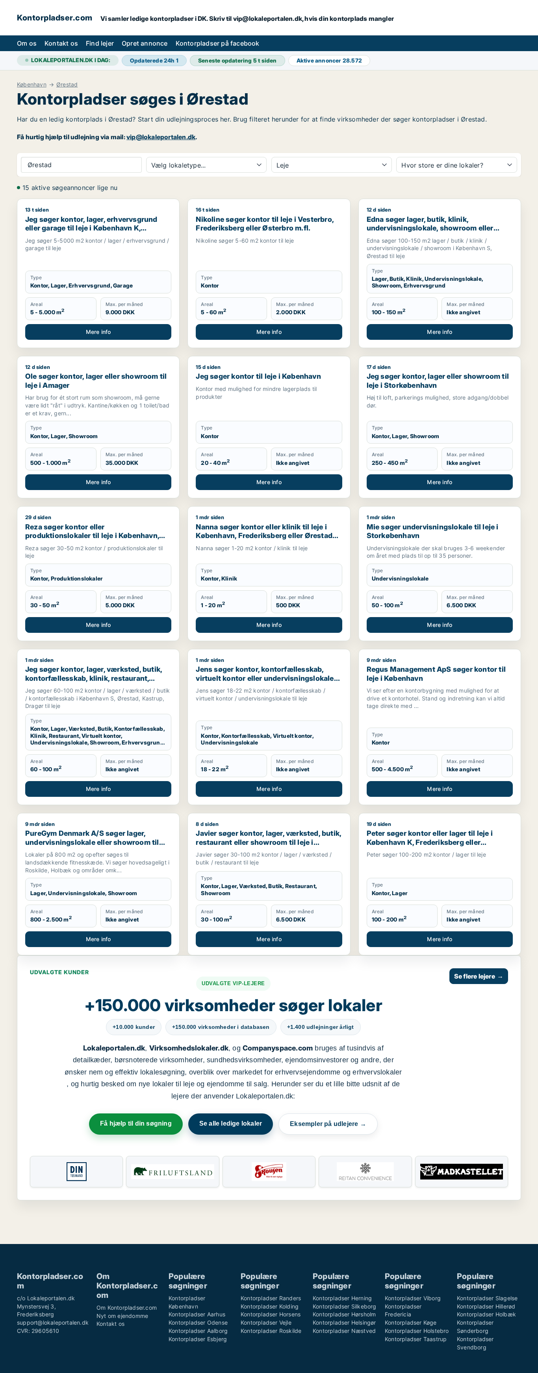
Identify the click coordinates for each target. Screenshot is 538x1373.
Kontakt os (61, 43)
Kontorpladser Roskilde (271, 1330)
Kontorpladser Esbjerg (198, 1339)
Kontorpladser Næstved (344, 1330)
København (31, 84)
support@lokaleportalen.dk (53, 1322)
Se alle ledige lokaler (230, 1123)
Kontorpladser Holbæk (486, 1314)
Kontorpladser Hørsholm (344, 1314)
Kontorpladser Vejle (266, 1322)
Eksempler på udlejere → (328, 1124)
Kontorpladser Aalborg (198, 1330)
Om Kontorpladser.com (126, 1307)
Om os (27, 43)
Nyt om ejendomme (122, 1315)
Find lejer (100, 43)
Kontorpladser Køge (411, 1322)
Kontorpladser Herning (342, 1298)
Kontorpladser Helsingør (344, 1322)
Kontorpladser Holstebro (417, 1330)
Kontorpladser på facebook (218, 43)
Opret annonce (145, 43)
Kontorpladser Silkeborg (345, 1306)
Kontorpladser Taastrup (416, 1339)
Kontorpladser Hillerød (486, 1306)
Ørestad (67, 84)
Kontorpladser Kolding (270, 1306)
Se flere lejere (478, 976)
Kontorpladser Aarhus (197, 1314)
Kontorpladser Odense (198, 1322)
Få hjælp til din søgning (136, 1123)
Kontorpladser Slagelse (487, 1298)
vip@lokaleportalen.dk (160, 137)
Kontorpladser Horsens (271, 1314)
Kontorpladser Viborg (413, 1298)
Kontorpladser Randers (271, 1298)
